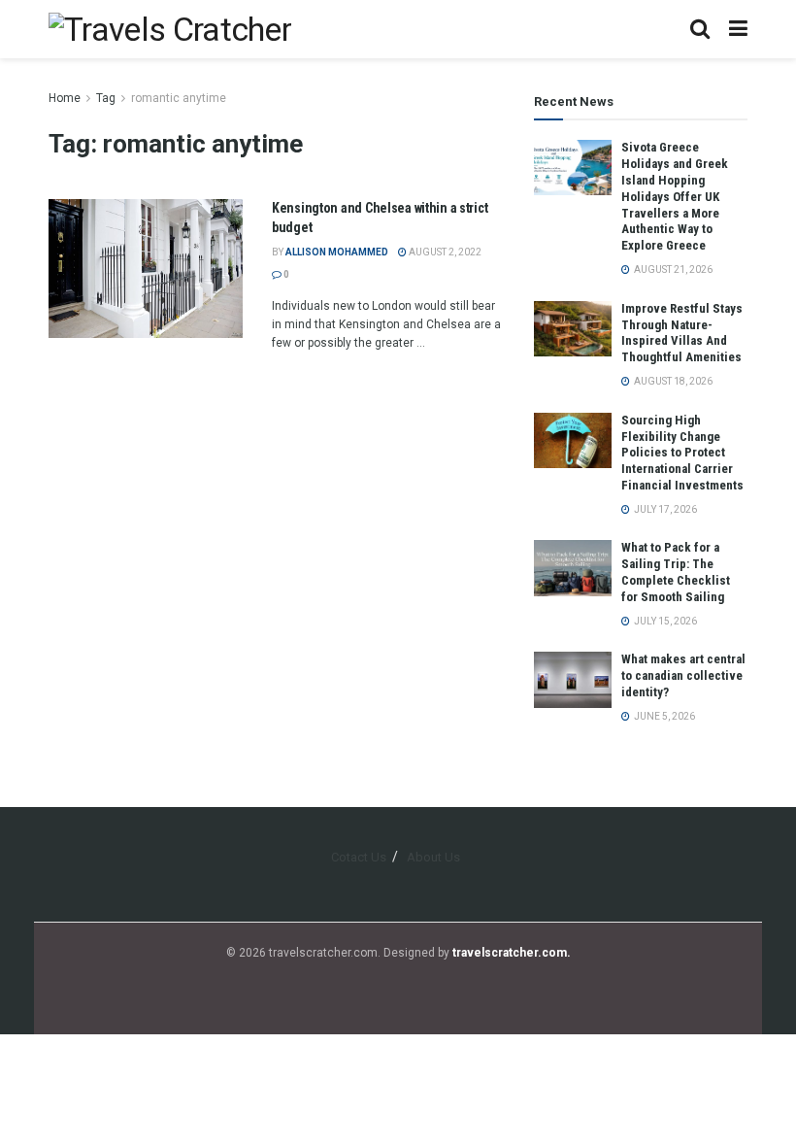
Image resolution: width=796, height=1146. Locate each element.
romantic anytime (178, 98)
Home (65, 98)
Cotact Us (358, 857)
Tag (106, 98)
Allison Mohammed (336, 252)
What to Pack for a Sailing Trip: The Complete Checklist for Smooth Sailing (675, 572)
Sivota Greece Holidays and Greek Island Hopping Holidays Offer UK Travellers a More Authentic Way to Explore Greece (674, 196)
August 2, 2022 (444, 252)
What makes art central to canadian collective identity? (683, 675)
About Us (433, 857)
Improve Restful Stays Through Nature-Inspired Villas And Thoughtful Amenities (682, 333)
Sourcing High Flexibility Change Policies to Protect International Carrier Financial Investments (682, 453)
